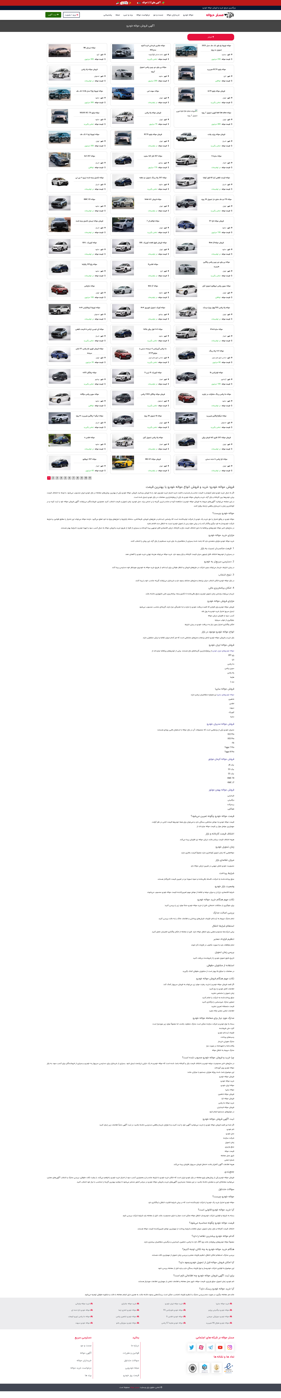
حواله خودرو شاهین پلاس (126, 1316)
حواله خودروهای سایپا (225, 695)
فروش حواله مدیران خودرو (220, 724)
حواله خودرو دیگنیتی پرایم (219, 1310)
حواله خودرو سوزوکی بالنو (126, 1323)
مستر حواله (134, 1387)
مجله (117, 15)
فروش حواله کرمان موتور (221, 759)
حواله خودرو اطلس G (174, 1316)
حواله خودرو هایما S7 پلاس (172, 1323)
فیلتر (210, 37)
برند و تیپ (128, 15)
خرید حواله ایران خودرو (174, 1303)
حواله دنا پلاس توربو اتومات (79, 1316)
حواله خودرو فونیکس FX (173, 1310)
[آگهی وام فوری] (140, 2)
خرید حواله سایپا (223, 1303)
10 (86, 478)
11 (90, 478)
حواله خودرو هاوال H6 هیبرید (218, 1323)
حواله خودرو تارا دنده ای (80, 1310)
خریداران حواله (173, 15)
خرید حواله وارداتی (82, 1303)
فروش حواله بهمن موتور (221, 790)
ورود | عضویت (70, 15)
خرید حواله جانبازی (129, 1303)
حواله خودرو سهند (83, 1323)
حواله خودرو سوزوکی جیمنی (218, 1316)
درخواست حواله (143, 15)
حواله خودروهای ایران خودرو (223, 651)
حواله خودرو (188, 15)
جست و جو (158, 15)
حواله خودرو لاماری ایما (128, 1310)
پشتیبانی (107, 15)
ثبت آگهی (52, 14)
